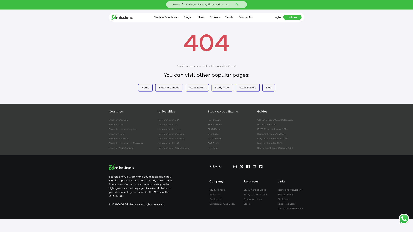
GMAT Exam (215, 138)
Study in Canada (118, 119)
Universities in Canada (171, 133)
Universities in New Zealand (174, 148)
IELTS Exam (214, 119)
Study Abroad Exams (255, 194)
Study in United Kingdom (123, 129)
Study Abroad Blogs (255, 189)
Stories (248, 203)
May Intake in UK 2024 (269, 143)
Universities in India (169, 129)
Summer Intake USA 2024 (271, 133)
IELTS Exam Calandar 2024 (272, 129)
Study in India (117, 133)
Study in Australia (119, 138)
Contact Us (215, 199)
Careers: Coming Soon (222, 203)
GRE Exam (213, 133)
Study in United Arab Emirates (126, 143)
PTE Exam (213, 148)
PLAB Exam (214, 129)
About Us (214, 194)
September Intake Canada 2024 (275, 148)
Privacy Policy (285, 194)
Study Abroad (217, 189)
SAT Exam (213, 143)
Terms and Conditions (290, 189)
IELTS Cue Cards (266, 124)
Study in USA (116, 124)
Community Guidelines (290, 208)
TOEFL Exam (215, 124)
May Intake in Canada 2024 (272, 138)
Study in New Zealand (121, 148)
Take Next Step (286, 203)
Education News (253, 199)
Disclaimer (283, 199)
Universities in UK (168, 124)
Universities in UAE (169, 143)
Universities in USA (169, 119)
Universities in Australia (171, 138)
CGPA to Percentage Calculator (275, 119)
